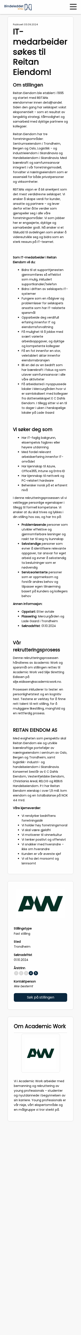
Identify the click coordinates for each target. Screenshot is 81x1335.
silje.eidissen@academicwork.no (37, 682)
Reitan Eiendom (25, 93)
